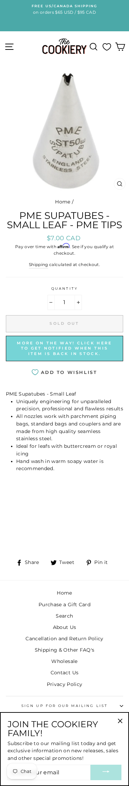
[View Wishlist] (107, 46)
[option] (64, 9)
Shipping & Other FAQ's (64, 650)
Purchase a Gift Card (64, 604)
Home (62, 201)
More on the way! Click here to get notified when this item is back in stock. (64, 348)
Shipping (38, 264)
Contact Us (64, 672)
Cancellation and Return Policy (64, 638)
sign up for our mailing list (64, 706)
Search (64, 616)
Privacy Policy (65, 684)
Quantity (64, 288)
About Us (64, 627)
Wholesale (64, 661)
